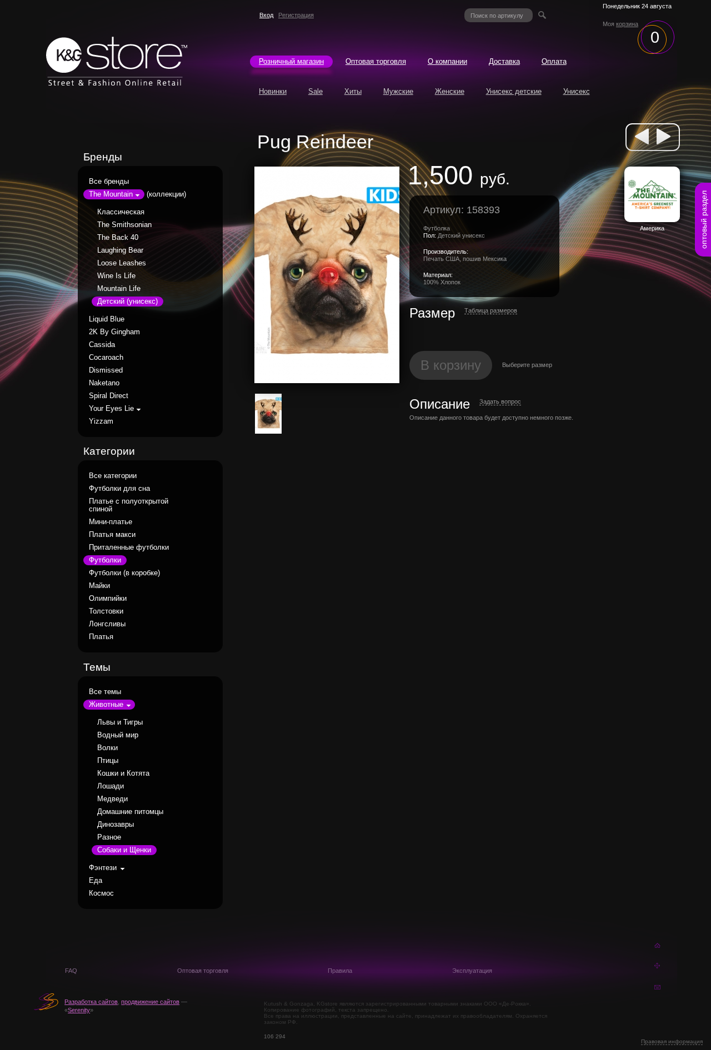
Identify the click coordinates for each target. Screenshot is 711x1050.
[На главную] (116, 82)
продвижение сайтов (150, 1001)
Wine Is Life (116, 276)
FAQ (71, 970)
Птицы (107, 761)
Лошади (110, 786)
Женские (449, 92)
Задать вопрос (500, 401)
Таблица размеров (490, 310)
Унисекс (576, 92)
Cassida (102, 345)
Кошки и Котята (123, 773)
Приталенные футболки (129, 547)
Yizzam (101, 421)
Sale (315, 92)
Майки (99, 586)
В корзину (450, 365)
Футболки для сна (119, 489)
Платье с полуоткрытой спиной (128, 505)
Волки (107, 748)
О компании (447, 62)
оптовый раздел (703, 219)
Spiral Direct (108, 396)
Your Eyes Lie (111, 409)
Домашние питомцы (130, 812)
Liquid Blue (106, 319)
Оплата (554, 62)
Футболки (105, 560)
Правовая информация (672, 1041)
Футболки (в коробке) (124, 573)
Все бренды (109, 181)
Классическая (120, 212)
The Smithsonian (124, 225)
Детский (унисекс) (127, 301)
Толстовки (106, 611)
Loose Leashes (121, 263)
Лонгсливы (107, 624)
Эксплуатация (472, 970)
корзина (627, 24)
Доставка (504, 62)
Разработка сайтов (91, 1001)
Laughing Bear (120, 250)
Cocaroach (106, 357)
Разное (109, 837)
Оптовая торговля (376, 62)
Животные (106, 705)
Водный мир (117, 735)
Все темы (105, 692)
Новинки (273, 92)
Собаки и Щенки (124, 850)
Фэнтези (103, 868)
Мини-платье (110, 522)
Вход (266, 15)
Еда (95, 881)
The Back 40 (117, 238)
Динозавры (115, 824)
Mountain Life (119, 289)
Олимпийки (108, 598)
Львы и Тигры (120, 722)
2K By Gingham (114, 332)
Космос (101, 893)
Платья (101, 637)
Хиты (353, 92)
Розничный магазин (291, 62)
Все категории (113, 476)
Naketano (104, 383)
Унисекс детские (514, 92)
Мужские (398, 92)
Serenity (79, 1010)
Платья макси (112, 535)
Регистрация (296, 15)
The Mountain (111, 194)
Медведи (112, 799)
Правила (340, 970)
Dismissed (106, 370)
